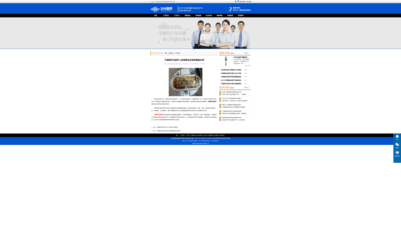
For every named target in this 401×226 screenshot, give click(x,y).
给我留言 (216, 135)
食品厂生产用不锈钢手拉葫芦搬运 (231, 98)
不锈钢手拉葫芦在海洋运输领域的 (231, 83)
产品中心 (188, 135)
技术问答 (205, 135)
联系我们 (222, 135)
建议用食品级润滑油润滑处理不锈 (231, 117)
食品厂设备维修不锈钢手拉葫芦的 (231, 92)
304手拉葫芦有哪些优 (240, 57)
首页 (166, 53)
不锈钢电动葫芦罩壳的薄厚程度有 (231, 77)
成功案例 (199, 135)
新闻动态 (171, 53)
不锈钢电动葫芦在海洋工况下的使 (231, 73)
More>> (247, 53)
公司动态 (177, 53)
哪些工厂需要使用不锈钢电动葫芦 (231, 105)
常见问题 (248, 1)
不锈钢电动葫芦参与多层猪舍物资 (231, 111)
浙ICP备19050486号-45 (203, 143)
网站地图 (242, 1)
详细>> (243, 63)
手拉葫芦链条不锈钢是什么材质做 (231, 70)
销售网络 (210, 135)
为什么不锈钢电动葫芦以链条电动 (231, 80)
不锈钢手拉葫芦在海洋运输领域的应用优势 (168, 131)
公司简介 (182, 135)
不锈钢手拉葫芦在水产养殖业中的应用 (167, 127)
